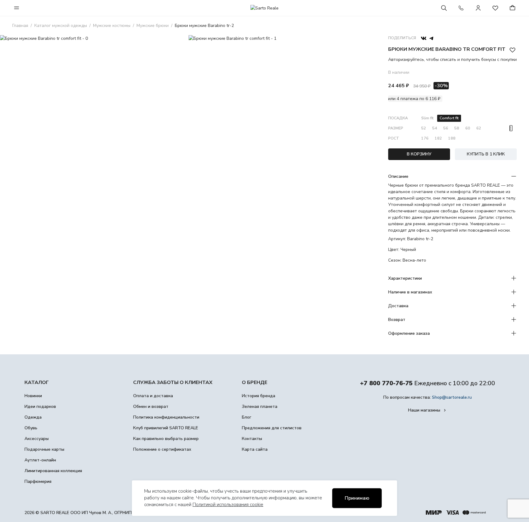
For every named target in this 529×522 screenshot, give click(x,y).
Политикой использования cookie (228, 504)
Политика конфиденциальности (166, 417)
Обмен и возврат (150, 406)
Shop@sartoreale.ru (452, 397)
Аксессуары (36, 439)
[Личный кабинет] (478, 8)
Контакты (252, 439)
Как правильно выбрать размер (166, 439)
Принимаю (357, 498)
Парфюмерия (37, 481)
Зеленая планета (259, 406)
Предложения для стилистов (272, 428)
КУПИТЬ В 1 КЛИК (486, 154)
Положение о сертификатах (162, 449)
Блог (246, 417)
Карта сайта (255, 449)
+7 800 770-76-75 (386, 383)
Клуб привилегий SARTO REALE (165, 428)
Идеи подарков (40, 406)
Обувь (30, 428)
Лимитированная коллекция (53, 471)
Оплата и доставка (153, 396)
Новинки (33, 396)
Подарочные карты (44, 449)
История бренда (258, 396)
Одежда (33, 417)
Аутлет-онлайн (40, 460)
